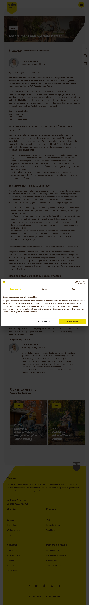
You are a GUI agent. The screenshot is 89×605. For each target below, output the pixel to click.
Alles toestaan (72, 321)
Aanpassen (42, 321)
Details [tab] (44, 289)
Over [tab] (73, 289)
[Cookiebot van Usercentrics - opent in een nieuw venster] (76, 282)
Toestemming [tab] (15, 289)
